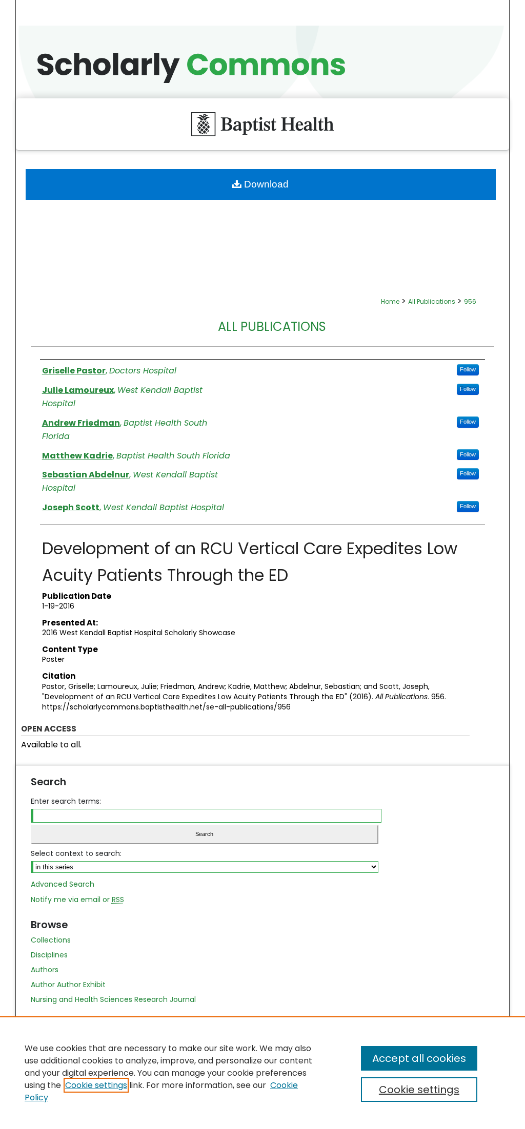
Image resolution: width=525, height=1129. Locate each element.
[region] (262, 1072)
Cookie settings (96, 1085)
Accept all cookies (419, 1058)
